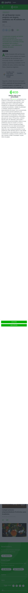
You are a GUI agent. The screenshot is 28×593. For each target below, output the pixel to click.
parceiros (14, 99)
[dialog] (14, 296)
